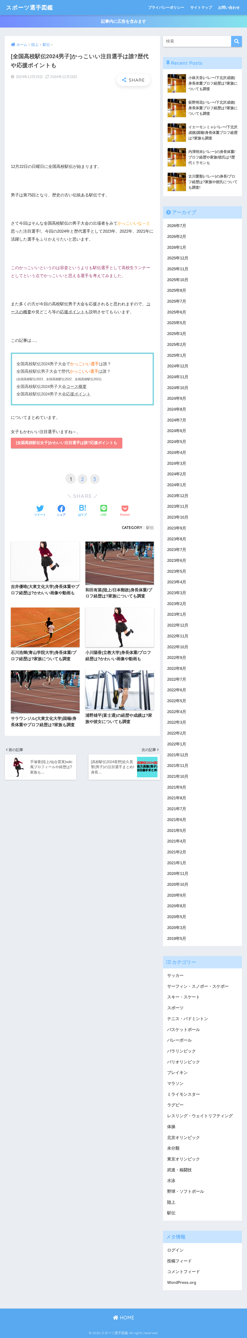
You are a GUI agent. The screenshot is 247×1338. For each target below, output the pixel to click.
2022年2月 (176, 733)
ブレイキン (177, 1072)
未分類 (173, 1148)
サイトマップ (201, 7)
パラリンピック (181, 1051)
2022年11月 (177, 636)
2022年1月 (176, 744)
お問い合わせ (229, 7)
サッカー (175, 975)
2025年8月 (176, 290)
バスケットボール (183, 1029)
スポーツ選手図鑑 (29, 7)
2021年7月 (176, 809)
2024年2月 (176, 474)
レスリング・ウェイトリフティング (200, 1116)
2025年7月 (176, 301)
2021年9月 (176, 787)
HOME (126, 1318)
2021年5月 (176, 830)
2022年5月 (176, 701)
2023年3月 (176, 593)
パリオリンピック (183, 1062)
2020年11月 (177, 873)
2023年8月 (176, 539)
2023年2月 (176, 603)
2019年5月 (176, 938)
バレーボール (179, 1040)
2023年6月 (176, 560)
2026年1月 (176, 247)
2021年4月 (176, 841)
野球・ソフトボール (185, 1191)
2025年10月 (177, 280)
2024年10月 (177, 388)
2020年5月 (176, 917)
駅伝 (150, 527)
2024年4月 (176, 452)
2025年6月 (176, 312)
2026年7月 (176, 225)
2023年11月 (177, 506)
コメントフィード (183, 1271)
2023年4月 (176, 582)
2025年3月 (176, 333)
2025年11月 (177, 269)
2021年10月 (177, 776)
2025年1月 (176, 355)
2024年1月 (176, 485)
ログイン (175, 1250)
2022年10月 (177, 647)
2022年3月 (176, 722)
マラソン (175, 1083)
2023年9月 (176, 528)
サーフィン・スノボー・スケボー (198, 986)
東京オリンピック (183, 1159)
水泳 (171, 1180)
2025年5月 (176, 323)
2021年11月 (177, 765)
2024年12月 (177, 366)
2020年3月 (176, 927)
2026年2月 (176, 236)
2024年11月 (177, 377)
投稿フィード (179, 1261)
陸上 (171, 1202)
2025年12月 (177, 258)
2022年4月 (176, 711)
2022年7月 (176, 679)
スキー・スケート (183, 997)
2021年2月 (176, 852)
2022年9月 (176, 657)
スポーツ (175, 1008)
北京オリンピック (183, 1137)
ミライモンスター (183, 1094)
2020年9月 (176, 895)
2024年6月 (176, 431)
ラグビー (175, 1105)
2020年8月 (176, 906)
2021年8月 (176, 798)
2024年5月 (176, 441)
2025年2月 (176, 344)
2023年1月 (176, 614)
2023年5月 (176, 571)
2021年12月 (177, 755)
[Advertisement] (82, 124)
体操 (171, 1126)
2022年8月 (176, 668)
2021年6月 (176, 819)
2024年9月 (176, 398)
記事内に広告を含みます (123, 21)
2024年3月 (176, 463)
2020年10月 (177, 884)
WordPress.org (181, 1282)
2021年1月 (176, 863)
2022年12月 (177, 625)
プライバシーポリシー (166, 7)
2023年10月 (177, 517)
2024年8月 (176, 409)
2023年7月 (176, 549)
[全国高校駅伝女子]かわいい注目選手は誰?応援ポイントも (66, 443)
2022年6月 (176, 690)
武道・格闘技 (179, 1170)
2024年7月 (176, 420)
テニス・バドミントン (187, 1018)
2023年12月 (177, 496)
